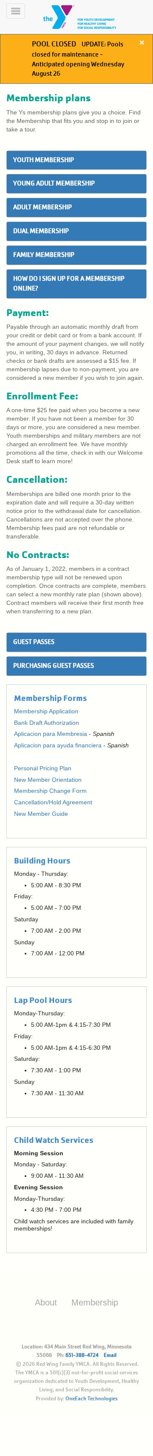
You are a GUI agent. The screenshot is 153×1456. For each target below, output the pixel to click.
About (46, 1302)
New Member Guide (41, 813)
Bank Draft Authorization (46, 722)
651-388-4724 (82, 1355)
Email (110, 1355)
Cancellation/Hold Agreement (53, 802)
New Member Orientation (48, 779)
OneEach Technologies (91, 1398)
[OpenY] (90, 17)
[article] (76, 58)
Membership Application (46, 711)
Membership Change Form (50, 790)
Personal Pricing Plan (42, 768)
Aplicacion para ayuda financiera (58, 745)
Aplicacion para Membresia (50, 733)
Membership (94, 1302)
